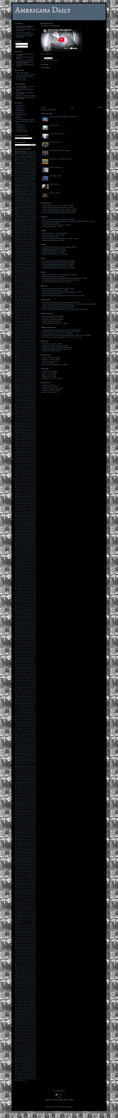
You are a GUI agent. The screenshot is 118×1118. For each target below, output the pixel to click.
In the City (17, 620)
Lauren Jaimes (27, 716)
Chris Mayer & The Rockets (20, 471)
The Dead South (30, 184)
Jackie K (25, 274)
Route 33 (28, 883)
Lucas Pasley (17, 740)
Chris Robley (21, 200)
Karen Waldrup (33, 687)
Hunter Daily (30, 616)
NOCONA (34, 179)
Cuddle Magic (17, 494)
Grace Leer (20, 268)
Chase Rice (20, 462)
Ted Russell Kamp (23, 154)
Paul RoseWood (33, 830)
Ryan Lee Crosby (24, 182)
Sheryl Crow (27, 224)
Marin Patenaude (27, 756)
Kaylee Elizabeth (21, 697)
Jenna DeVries (30, 645)
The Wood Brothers (25, 346)
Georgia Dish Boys (21, 267)
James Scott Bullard (23, 633)
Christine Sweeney (24, 252)
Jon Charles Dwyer (29, 671)
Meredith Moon (26, 775)
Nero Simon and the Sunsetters (26, 805)
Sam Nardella (31, 893)
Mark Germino (17, 759)
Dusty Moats (33, 203)
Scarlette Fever (21, 224)
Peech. (30, 832)
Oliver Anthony (17, 817)
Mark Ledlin (28, 759)
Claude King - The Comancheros (49, 357)
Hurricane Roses (28, 273)
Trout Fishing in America (27, 349)
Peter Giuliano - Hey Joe (47, 371)
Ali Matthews (28, 369)
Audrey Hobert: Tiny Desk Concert (49, 318)
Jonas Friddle (29, 674)
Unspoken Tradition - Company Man (56, 133)
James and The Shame (32, 633)
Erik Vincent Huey (30, 204)
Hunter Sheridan (20, 617)
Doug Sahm (31, 530)
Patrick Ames (17, 826)
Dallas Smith (27, 496)
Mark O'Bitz (22, 760)
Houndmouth (30, 614)
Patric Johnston (26, 824)
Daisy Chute (31, 200)
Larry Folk (17, 712)
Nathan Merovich (33, 801)
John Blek (34, 281)
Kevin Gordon (29, 214)
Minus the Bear (29, 788)
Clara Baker (21, 480)
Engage (24, 548)
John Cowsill (22, 665)
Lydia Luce (29, 744)
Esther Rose (25, 551)
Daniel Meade (23, 500)
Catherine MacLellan (31, 165)
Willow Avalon (31, 354)
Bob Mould (23, 426)
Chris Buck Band (32, 465)
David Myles (33, 201)
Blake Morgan (18, 194)
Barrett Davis (23, 408)
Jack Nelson (29, 624)
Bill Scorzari (33, 192)
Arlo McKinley (29, 397)
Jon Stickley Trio (26, 673)
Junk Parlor (20, 684)
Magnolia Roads (27, 296)
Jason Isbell (23, 210)
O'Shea (23, 814)
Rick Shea (31, 859)
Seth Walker (23, 324)
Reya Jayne (27, 853)
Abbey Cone (30, 359)
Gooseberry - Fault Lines (47, 387)
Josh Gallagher (22, 680)
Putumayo (25, 842)
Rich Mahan (21, 856)
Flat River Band (22, 206)
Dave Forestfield (24, 506)
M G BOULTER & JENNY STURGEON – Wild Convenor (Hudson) (56, 247)
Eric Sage (19, 550)
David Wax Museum (21, 515)
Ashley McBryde (21, 400)
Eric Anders (28, 548)
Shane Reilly (17, 913)
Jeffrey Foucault (18, 643)
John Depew (31, 665)
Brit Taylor (19, 436)
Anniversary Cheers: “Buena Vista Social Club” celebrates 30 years (56, 219)
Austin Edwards (33, 401)
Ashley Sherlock (33, 400)
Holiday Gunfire (22, 273)
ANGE (21, 357)
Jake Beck (16, 629)
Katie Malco (31, 286)
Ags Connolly (24, 365)
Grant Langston (17, 589)
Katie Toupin (19, 287)
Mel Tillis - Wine (45, 363)
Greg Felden (17, 270)
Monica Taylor (17, 792)
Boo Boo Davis (28, 429)
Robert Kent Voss (26, 868)
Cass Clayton (26, 454)
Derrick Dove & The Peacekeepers (21, 524)
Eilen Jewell (17, 163)
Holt (32, 613)
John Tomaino (24, 670)
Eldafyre (20, 540)
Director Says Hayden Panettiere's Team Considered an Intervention (56, 268)
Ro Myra (31, 862)
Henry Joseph (27, 610)
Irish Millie (33, 273)
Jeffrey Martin (29, 210)
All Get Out (31, 372)
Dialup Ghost (17, 525)
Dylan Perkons (21, 535)
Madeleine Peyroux (28, 217)
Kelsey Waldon (26, 699)
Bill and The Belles (25, 417)
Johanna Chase (29, 281)
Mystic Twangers (24, 798)
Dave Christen (22, 153)
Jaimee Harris (28, 627)
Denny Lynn (33, 522)
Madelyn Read (33, 747)
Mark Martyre (33, 759)
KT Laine (26, 686)
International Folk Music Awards (25, 620)
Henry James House (21, 610)
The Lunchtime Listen (20, 126)
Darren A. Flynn (18, 505)
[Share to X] (48, 58)
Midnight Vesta (20, 783)
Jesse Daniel (26, 652)
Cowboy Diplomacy (32, 489)
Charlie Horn (25, 458)
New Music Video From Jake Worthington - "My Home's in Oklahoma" (57, 209)
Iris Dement (23, 208)
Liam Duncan (21, 724)
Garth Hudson (31, 572)
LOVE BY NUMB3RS (29, 709)
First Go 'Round (23, 562)
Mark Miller (17, 760)
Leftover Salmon (24, 292)
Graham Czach (26, 588)
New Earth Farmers (24, 308)
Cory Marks (26, 200)
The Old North (23, 229)
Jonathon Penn (21, 677)
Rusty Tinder (28, 886)
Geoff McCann (17, 578)
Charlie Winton (27, 459)
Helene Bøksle (23, 608)
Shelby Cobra (28, 915)
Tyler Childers (22, 162)
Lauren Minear (33, 716)
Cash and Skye (31, 245)
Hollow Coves (25, 178)
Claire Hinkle (30, 478)
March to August (18, 297)
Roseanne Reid (17, 880)
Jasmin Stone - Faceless (47, 392)
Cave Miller (20, 455)
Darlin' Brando (33, 503)
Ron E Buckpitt (21, 874)
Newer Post (43, 107)
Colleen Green (33, 254)
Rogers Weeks (31, 872)
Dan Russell (31, 257)
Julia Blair (25, 284)
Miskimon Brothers (26, 789)
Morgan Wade (26, 220)
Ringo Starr (24, 861)
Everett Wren (17, 556)
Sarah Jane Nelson (27, 899)
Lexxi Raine (22, 722)
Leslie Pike (34, 721)
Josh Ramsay (33, 680)
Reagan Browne (25, 849)
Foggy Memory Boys (19, 565)
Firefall (16, 264)
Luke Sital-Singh (30, 741)
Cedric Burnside (30, 455)
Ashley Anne (22, 238)
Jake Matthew (29, 629)
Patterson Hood (30, 826)
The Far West (29, 338)
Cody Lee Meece (29, 481)
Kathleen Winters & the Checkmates (22, 693)
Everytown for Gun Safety (24, 556)
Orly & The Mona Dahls (31, 818)
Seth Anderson (31, 322)
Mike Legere (17, 303)
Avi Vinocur (24, 404)
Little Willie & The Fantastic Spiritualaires (25, 731)
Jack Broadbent (23, 624)
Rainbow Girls (27, 316)
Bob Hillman (17, 426)
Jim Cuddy (17, 656)
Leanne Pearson (28, 719)
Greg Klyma (22, 270)
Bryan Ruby (31, 242)
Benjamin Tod (17, 414)
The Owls (22, 343)
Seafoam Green (32, 156)
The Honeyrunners (24, 227)
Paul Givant (25, 827)
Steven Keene (30, 163)
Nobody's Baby (23, 811)
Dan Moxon (21, 201)
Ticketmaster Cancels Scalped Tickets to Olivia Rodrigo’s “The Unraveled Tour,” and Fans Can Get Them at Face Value (66, 304)
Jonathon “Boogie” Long (28, 677)
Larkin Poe (34, 710)
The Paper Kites (30, 229)
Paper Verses (17, 824)
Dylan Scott (27, 535)
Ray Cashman (33, 848)
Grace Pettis (28, 586)
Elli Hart (23, 543)
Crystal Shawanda (32, 493)
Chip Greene (31, 464)
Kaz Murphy (27, 697)
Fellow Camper (28, 560)
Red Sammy (27, 852)
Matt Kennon (24, 300)
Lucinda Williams (21, 156)
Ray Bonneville (27, 848)
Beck (32, 410)
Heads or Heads (25, 605)
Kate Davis (21, 690)
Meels (21, 773)
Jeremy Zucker (28, 649)
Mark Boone (28, 757)
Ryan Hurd (27, 887)
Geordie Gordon (28, 578)
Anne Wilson (26, 392)
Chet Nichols (20, 249)
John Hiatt (19, 667)
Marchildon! (29, 754)
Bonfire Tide (28, 427)
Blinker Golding (32, 422)
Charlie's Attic (20, 461)
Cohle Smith (21, 483)
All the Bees (20, 189)
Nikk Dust (27, 808)
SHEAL (30, 890)
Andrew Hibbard (24, 386)
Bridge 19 (31, 435)
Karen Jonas (24, 687)
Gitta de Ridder (33, 582)
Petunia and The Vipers (23, 314)
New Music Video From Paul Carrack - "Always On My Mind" (55, 205)
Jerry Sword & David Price (20, 651)
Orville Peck (17, 820)
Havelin (27, 604)
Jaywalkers (31, 639)
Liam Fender (26, 724)
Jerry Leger (27, 211)
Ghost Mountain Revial (31, 581)
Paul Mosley (31, 829)
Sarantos (32, 902)
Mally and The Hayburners (31, 751)
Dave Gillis (29, 506)
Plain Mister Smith (26, 837)
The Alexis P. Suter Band (27, 334)
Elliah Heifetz (28, 543)
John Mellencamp (32, 178)
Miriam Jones (20, 789)
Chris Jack (27, 468)
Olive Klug (34, 816)
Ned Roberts (22, 804)
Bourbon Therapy (21, 241)
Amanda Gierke (29, 375)
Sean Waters (17, 909)
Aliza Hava (27, 372)
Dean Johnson (31, 516)
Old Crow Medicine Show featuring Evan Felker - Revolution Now (24, 27)
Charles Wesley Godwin (23, 246)
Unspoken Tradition (31, 186)
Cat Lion (16, 455)
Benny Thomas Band (30, 414)
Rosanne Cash (21, 878)
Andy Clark (28, 388)
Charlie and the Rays (29, 248)
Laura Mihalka (23, 715)
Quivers (34, 842)
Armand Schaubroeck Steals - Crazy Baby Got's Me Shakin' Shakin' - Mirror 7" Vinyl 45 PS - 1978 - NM (64, 335)
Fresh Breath (22, 265)
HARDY (29, 595)
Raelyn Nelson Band (19, 316)
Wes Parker (27, 353)
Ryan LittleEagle (33, 887)
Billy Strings (28, 162)
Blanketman (22, 422)
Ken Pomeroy (31, 699)
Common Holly (23, 255)
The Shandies (23, 186)
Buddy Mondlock (18, 440)
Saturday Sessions (32, 903)
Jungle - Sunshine (45, 385)
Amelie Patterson (33, 376)
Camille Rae (33, 448)
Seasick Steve (26, 322)
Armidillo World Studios (22, 398)
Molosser (27, 156)
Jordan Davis (29, 678)
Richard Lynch (17, 858)
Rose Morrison (33, 878)
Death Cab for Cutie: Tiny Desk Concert (50, 319)
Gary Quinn (24, 573)
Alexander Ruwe (20, 369)
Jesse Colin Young (27, 279)
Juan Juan (21, 681)
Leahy (25, 719)
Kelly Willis (21, 699)
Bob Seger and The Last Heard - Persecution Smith (52, 345)
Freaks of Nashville (32, 566)
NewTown (21, 807)
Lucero (21, 740)
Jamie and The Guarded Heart (20, 635)
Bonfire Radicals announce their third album (51, 249)
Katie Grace (24, 179)
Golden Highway (20, 585)
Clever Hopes (30, 480)
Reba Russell (30, 849)
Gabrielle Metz (33, 569)
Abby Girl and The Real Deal (25, 360)
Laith (19, 710)
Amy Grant (27, 381)
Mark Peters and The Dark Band (30, 760)
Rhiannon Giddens (18, 855)
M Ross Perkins (23, 163)
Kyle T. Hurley (26, 290)
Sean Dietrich (29, 907)
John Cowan (17, 665)
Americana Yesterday (20, 105)
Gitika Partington (28, 267)
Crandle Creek (23, 492)
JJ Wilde (21, 274)
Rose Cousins (27, 878)
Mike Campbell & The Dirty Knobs (24, 302)
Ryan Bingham (17, 321)
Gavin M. (18, 575)
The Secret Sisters (32, 343)
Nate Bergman (21, 799)
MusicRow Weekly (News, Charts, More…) (51, 276)
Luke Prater (25, 741)
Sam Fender (26, 893)
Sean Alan (28, 906)
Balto (26, 238)
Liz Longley (21, 734)
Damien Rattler (33, 496)
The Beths (20, 335)
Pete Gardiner (30, 312)
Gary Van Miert (24, 207)
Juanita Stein (31, 681)
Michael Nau (20, 781)
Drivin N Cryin (20, 532)
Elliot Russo (17, 544)
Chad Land (22, 457)
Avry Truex (29, 404)
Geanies (28, 575)
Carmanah (19, 245)
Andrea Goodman (24, 384)
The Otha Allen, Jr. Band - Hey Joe (49, 378)
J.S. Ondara (17, 274)
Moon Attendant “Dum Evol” (48, 223)
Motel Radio (21, 794)
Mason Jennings (23, 766)
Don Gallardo (30, 528)
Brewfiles (19, 435)
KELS (24, 686)
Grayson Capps (28, 589)
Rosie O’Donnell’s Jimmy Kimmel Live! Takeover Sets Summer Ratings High (58, 302)
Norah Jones (26, 813)
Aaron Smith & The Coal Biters (21, 359)
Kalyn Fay (19, 687)
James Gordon (25, 276)
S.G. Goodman (17, 890)
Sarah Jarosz (30, 182)
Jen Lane (16, 279)
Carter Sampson (31, 452)
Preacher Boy (20, 840)
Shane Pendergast (32, 912)
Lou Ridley (19, 738)
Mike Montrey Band (32, 786)
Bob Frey (34, 424)
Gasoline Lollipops (29, 573)
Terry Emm (29, 332)
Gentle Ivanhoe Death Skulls (20, 576)
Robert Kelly (20, 868)
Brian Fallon (19, 195)
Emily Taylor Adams (29, 547)
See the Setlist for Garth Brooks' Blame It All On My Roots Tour (55, 261)
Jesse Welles (29, 153)
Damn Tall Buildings (26, 497)
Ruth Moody (33, 886)
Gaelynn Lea (17, 570)
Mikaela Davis (25, 783)
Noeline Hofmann (29, 811)
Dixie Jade (31, 527)
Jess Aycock (27, 651)
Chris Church (22, 467)
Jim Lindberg (22, 656)
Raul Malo (22, 848)
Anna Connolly (24, 391)
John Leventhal (33, 667)
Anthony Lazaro (18, 395)
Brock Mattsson (33, 436)
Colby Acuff (29, 176)
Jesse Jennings (31, 652)
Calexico (18, 446)
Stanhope (31, 328)
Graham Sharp (29, 268)
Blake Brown (23, 239)
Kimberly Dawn (33, 702)
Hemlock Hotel (29, 608)
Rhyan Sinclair (24, 855)
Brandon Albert (30, 432)
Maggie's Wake (21, 296)
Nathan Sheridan (18, 802)
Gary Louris (19, 573)
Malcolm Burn (22, 751)
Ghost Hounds (23, 581)
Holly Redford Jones (22, 613)
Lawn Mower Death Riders (26, 718)
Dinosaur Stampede (22, 527)
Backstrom (24, 405)
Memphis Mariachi (18, 775)
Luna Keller (33, 743)
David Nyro (20, 513)
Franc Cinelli (19, 566)
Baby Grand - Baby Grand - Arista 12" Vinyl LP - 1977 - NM (55, 333)
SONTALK (34, 890)
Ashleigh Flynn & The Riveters (24, 191)
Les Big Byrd (28, 721)
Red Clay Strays (33, 851)
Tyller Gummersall (18, 157)
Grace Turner (24, 268)
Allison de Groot (30, 373)
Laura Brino (31, 713)
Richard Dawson (33, 856)
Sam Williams (26, 321)
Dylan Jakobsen (30, 534)
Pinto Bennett (30, 314)
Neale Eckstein (17, 804)
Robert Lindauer (33, 868)
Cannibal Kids (23, 449)
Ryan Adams (23, 887)
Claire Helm (24, 478)
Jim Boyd (34, 655)
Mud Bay (16, 795)
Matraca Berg (28, 766)
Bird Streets (33, 419)
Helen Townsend (18, 608)
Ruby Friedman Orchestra (19, 884)
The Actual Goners (18, 334)
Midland (30, 782)
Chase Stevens (24, 462)
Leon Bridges (17, 721)
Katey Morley (26, 286)
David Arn (31, 258)
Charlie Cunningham (32, 246)
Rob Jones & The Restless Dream (21, 864)
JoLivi (33, 659)
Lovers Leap (24, 738)
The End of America (22, 338)
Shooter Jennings (26, 327)
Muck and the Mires (32, 794)
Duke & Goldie (18, 261)
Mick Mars (17, 782)
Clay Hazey (25, 480)
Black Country (17, 420)
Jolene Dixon (19, 671)
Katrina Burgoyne (25, 287)
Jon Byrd (23, 671)
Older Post (100, 107)
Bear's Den (26, 175)
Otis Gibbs (31, 222)
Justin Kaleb (17, 213)
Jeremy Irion (23, 649)
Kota (35, 705)
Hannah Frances (27, 600)
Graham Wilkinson (32, 588)
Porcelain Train (28, 839)
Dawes (16, 516)
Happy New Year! (21, 601)
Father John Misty (30, 559)
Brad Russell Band (32, 430)
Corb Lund (20, 486)
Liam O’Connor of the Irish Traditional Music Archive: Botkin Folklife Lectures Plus (59, 292)
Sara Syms (32, 897)
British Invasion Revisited (21, 114)
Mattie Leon (21, 770)
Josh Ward (17, 681)
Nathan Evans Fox (29, 305)
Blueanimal (23, 424)
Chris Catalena (17, 467)
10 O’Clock (18, 78)
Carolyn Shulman (25, 245)
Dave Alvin (19, 506)
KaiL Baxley (31, 686)
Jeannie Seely (19, 640)
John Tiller (19, 670)
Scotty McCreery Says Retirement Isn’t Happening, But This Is (55, 266)
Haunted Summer (32, 270)
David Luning (27, 201)
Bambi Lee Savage (28, 407)
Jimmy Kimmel (30, 658)
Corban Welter (25, 486)
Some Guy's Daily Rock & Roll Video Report (25, 119)
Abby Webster (17, 362)
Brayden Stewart (25, 433)
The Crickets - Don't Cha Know (48, 350)
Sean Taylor (21, 322)
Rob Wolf (27, 318)
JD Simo (24, 623)
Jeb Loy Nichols (25, 640)
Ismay (27, 208)
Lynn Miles (33, 744)
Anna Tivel (29, 391)
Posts (18, 43)
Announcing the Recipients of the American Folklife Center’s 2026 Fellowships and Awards (61, 295)
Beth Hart (20, 416)
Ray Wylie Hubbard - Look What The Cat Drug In (59, 150)
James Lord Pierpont (29, 632)
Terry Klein (34, 332)
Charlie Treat (22, 248)
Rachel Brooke (20, 845)
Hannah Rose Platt (19, 159)
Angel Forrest (33, 388)
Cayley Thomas (32, 197)
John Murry (25, 283)
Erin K (32, 550)
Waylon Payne (22, 353)
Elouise (21, 544)
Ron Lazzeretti (27, 874)
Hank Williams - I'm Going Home (23, 95)
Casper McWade (21, 454)
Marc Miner (31, 753)
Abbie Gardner (20, 233)
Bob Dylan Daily (19, 112)
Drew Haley (31, 531)
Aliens (16, 370)
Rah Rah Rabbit (25, 846)
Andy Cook (21, 236)
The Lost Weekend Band (24, 341)
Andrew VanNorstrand (22, 388)
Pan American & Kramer (26, 823)
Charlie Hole (17, 248)
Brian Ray (23, 435)
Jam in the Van (33, 630)
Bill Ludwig (19, 417)
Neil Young (20, 306)
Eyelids (30, 556)
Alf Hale (24, 369)
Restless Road (21, 853)
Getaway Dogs (33, 579)
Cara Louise (33, 195)
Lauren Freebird (21, 716)
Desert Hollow (29, 524)
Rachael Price (19, 843)
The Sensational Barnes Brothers (21, 344)
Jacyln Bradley (17, 627)
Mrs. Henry (26, 794)
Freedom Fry (33, 206)
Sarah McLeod (20, 900)
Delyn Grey (17, 522)
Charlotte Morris (23, 198)
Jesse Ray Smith (18, 280)
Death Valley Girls (29, 518)
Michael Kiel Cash (32, 778)
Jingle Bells (25, 659)
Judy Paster (20, 683)
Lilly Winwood (30, 725)
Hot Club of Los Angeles (23, 614)
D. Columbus (20, 257)
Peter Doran (31, 833)
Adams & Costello (32, 233)
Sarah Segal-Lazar (32, 321)
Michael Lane (30, 779)
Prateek (19, 315)
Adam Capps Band (29, 362)
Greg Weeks (22, 592)
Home (72, 107)
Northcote (30, 813)
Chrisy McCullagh (21, 477)
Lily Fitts (17, 216)
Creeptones (17, 493)
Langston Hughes (23, 710)
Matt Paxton (28, 767)
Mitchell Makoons (27, 303)
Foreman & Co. (26, 565)
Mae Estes (16, 296)
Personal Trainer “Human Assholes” (49, 226)
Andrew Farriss (33, 385)
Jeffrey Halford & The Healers (27, 643)
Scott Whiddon (20, 906)
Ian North (34, 207)
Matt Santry (33, 767)
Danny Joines (21, 502)
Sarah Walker (21, 902)
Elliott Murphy (24, 261)
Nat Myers (24, 305)
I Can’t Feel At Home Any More (23, 74)
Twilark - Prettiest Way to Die (22, 34)
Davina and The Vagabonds (31, 515)
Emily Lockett (17, 547)
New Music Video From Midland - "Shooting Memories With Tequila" (56, 211)
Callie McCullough (29, 243)
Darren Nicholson (26, 258)
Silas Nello (25, 916)
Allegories (19, 373)
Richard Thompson (23, 858)
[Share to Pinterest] (52, 58)
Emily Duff (17, 166)
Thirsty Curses (31, 346)
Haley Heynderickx (29, 597)
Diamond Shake (23, 525)
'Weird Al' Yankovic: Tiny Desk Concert (50, 316)
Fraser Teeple (17, 265)
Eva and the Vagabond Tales (31, 262)
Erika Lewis (28, 550)
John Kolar (28, 667)
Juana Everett (25, 681)
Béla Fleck (28, 442)
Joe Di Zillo (24, 661)
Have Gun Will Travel (22, 604)
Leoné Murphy (23, 721)
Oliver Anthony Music (24, 311)
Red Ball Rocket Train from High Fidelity (24, 57)
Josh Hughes (28, 680)
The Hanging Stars (30, 340)
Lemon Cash (19, 293)
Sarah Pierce (26, 900)
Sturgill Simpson (21, 331)
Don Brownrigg (25, 528)
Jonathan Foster (29, 675)
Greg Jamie (17, 592)
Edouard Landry (24, 538)
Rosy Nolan (25, 883)
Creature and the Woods (31, 492)
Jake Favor (25, 629)
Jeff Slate (29, 277)
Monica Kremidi (33, 791)
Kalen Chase (33, 284)
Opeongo (22, 818)
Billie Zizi (31, 417)
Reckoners (16, 318)
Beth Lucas (28, 416)
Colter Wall (31, 483)
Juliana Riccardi (26, 683)
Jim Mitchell (27, 656)
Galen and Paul (20, 572)
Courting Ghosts (25, 489)
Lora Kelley (19, 737)
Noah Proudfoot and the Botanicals (29, 810)
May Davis (20, 772)
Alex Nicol (30, 188)
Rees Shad (17, 853)
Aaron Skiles (20, 175)
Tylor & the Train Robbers (24, 350)
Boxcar (27, 430)
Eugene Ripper (26, 553)
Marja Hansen (23, 757)
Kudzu (34, 214)
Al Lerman (30, 365)
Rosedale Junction (24, 880)
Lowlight (34, 738)
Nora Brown (17, 311)
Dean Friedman (25, 516)
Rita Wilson (33, 861)
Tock (35, 229)
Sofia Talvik (19, 328)
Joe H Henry (20, 281)
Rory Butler (28, 877)
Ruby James (31, 884)
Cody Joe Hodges (21, 481)
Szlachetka (19, 332)
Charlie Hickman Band (19, 458)
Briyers (28, 436)
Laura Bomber (26, 713)
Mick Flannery (33, 781)
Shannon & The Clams (24, 913)
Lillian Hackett (24, 725)
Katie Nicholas (25, 696)
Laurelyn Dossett (29, 715)
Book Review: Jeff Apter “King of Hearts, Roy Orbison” (53, 224)
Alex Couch (31, 366)
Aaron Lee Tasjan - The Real (55, 175)
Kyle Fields (21, 708)
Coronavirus (20, 487)
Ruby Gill (27, 884)
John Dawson (33, 211)
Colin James (26, 483)
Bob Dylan (31, 175)
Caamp (32, 445)
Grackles (21, 588)
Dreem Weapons (21, 531)
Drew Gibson (26, 531)
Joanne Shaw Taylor (30, 280)
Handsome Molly (19, 72)
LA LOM (18, 709)
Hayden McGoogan (18, 271)
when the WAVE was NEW (22, 131)
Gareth (27, 265)
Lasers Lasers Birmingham (28, 712)
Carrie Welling (25, 452)
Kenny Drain (27, 700)
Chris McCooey (30, 471)
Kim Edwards (27, 702)
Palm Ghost (19, 823)
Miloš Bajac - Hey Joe (46, 376)
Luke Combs (19, 741)
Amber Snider (26, 376)
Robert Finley (19, 867)
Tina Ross (34, 347)
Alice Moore (33, 369)
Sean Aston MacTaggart (22, 907)
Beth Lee (23, 416)
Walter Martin (25, 230)
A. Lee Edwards (32, 356)
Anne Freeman (20, 392)
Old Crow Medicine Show (23, 172)
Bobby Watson (22, 427)
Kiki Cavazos (22, 702)
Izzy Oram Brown (30, 621)
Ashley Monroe (26, 400)
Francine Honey (33, 264)
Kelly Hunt (17, 699)
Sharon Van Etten (18, 915)
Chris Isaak (23, 468)
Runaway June (28, 319)
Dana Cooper (29, 499)
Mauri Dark (26, 770)
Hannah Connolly (21, 600)
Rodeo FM (21, 872)
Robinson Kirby (30, 871)
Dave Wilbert (17, 509)
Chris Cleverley (28, 467)
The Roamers (26, 343)
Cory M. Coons (29, 255)
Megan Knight (25, 773)
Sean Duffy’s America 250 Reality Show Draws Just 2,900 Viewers (56, 306)
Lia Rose (29, 179)
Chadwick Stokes (27, 457)
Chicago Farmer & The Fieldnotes (23, 464)
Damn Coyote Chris (18, 497)
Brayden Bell (19, 433)
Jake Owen (34, 629)
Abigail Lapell (26, 233)
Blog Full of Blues (20, 110)
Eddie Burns (33, 537)
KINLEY (29, 284)
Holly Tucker (29, 613)
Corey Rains (30, 486)
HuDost (20, 616)
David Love (25, 512)
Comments (19, 46)
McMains (34, 772)
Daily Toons (18, 116)
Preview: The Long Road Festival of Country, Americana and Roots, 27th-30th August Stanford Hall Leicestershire (65, 221)
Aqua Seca (28, 395)
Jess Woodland (20, 652)
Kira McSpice (17, 705)
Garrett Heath (17, 207)
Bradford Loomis (18, 432)
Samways (25, 897)
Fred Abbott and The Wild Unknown (21, 567)
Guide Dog (20, 595)
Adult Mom (19, 365)
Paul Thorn (25, 312)
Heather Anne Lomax (26, 271)
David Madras (30, 512)
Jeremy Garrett (17, 649)
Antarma (28, 394)
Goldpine (25, 585)
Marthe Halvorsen (23, 763)
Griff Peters (20, 594)
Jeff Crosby (25, 277)
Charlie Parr (17, 198)
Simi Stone (18, 918)
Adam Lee (27, 363)
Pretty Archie (23, 315)
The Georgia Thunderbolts (28, 226)
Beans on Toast (27, 192)
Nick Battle (26, 807)
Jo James (29, 659)
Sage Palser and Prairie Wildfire (20, 891)
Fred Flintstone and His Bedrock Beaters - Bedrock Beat (53, 349)
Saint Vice (32, 891)
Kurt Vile (16, 708)
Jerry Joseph (33, 649)
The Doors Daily (19, 124)
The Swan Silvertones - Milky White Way (24, 89)
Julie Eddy (31, 683)
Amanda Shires (26, 157)
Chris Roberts (31, 473)
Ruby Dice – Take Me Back (47, 236)
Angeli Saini (28, 389)
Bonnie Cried (17, 429)
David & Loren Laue (24, 509)
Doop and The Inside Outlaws (23, 530)
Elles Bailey (20, 543)
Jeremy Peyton (21, 279)
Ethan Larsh (21, 553)
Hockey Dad (31, 611)
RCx (16, 843)
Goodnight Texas (29, 166)
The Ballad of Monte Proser (22, 76)
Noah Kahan (19, 810)
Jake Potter (17, 630)
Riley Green (20, 861)
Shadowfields (24, 910)
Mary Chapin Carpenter (28, 764)
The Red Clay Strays (21, 165)
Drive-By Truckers (26, 203)
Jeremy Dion (33, 648)
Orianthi (25, 818)
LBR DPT (22, 709)
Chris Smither (33, 251)
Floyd (28, 206)
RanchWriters (17, 848)
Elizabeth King (25, 541)
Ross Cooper (31, 881)
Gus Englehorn (25, 595)
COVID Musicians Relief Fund (24, 445)
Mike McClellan (24, 786)
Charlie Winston (21, 459)
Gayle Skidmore (24, 575)
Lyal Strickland (23, 744)
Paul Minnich (25, 829)
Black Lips (22, 420)
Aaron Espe (27, 357)
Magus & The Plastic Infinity (30, 750)
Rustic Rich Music (21, 886)
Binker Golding (28, 419)
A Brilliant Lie (26, 356)
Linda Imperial (17, 728)
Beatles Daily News (20, 109)
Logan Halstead (30, 734)
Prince (16, 842)
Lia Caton (32, 722)
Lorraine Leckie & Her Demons (28, 737)
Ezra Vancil (20, 557)
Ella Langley (31, 541)
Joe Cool (20, 661)
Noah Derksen (28, 309)
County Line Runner (32, 487)
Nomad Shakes (20, 813)
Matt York (23, 769)
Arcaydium (17, 397)
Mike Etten (34, 302)
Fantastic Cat (17, 559)
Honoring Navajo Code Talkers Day (49, 293)
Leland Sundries (23, 171)
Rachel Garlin (26, 845)
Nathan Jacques (26, 801)
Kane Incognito (17, 286)
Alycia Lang (29, 235)
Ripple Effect (29, 861)
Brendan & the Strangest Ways (30, 241)
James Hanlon (17, 632)
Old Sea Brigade (28, 816)
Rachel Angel (33, 315)
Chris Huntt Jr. (17, 468)
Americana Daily (43, 10)
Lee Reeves (34, 719)
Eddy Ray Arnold (18, 538)
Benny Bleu (23, 414)
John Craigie (27, 665)
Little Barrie (19, 729)
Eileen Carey (33, 538)
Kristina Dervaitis (28, 706)
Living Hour (25, 732)
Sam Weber (25, 896)
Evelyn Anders (19, 554)
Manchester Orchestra (25, 753)
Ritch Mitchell (17, 862)
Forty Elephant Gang (26, 264)
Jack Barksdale (33, 623)
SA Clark (22, 890)
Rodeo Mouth (18, 319)
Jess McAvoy (31, 651)
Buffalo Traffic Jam (26, 195)
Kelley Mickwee (33, 697)
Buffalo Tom (24, 440)
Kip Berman (28, 703)
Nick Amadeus (31, 308)
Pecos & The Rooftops (24, 832)
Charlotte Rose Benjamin (28, 461)
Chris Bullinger (30, 249)
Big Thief (18, 239)
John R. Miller (30, 283)
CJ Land (24, 443)
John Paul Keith (29, 668)
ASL (24, 357)
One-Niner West (17, 818)
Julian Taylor (33, 159)
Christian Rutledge (21, 474)
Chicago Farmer (30, 198)
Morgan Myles (30, 792)
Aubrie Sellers (22, 401)
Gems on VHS (33, 575)
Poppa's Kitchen (22, 839)
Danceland (34, 499)
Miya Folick (27, 791)
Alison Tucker (22, 372)
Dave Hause (34, 506)
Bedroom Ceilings (18, 411)
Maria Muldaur (20, 756)
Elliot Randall (33, 543)
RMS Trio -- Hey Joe (46, 375)
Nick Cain (31, 807)
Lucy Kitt (24, 740)
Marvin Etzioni (22, 299)
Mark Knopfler (23, 759)
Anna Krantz (31, 236)
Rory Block (24, 319)
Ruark (35, 883)
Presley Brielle (26, 840)
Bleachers (27, 422)
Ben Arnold (21, 413)
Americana (22, 381)
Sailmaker (28, 891)
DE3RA (21, 496)
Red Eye (16, 852)
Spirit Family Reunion (26, 328)
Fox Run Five (31, 565)
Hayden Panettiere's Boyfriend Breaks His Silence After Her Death (55, 262)
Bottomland (24, 430)
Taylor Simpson (24, 332)
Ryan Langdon (18, 182)
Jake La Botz (20, 276)
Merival (31, 775)
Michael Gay (20, 778)
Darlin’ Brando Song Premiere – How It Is (51, 235)
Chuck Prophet (33, 477)
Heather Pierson (21, 607)
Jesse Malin (33, 279)
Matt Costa (34, 766)
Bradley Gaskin (24, 432)
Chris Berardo (26, 465)
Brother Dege (19, 439)
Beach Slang (22, 410)
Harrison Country (21, 602)
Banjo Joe (34, 407)
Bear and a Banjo (27, 410)
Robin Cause (25, 871)
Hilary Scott (23, 611)
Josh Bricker (17, 680)
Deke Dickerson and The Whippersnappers (26, 519)
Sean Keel (34, 907)
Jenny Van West (21, 648)
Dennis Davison (22, 522)
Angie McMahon (18, 391)
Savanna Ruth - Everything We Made (49, 388)
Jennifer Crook (20, 646)
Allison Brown (23, 373)
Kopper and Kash (31, 705)
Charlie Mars (30, 458)
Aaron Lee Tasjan (33, 357)
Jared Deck (32, 635)
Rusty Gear (34, 319)
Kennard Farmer (22, 700)
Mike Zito (24, 788)
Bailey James (17, 407)
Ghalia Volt (29, 207)
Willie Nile (20, 354)
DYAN (24, 496)
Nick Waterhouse (22, 808)
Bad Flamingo (29, 405)
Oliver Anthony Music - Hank (55, 142)
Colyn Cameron (17, 255)
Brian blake (27, 435)
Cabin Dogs (24, 243)
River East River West (25, 862)
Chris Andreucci (21, 465)
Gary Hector (31, 265)
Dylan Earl (20, 534)
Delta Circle (26, 521)
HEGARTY (17, 597)
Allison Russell (23, 235)
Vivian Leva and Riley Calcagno (29, 351)
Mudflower (21, 795)
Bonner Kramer (33, 427)
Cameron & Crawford (28, 446)
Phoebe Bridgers (30, 836)
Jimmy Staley (20, 659)
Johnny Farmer (30, 670)
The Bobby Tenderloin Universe (28, 335)
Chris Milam (21, 473)
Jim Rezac (32, 656)
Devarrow (34, 524)
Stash (35, 328)
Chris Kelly (27, 470)
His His (26, 611)
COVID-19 (19, 243)
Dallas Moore (25, 257)
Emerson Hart (25, 544)
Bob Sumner (28, 426)
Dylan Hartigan (24, 534)
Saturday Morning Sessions (23, 903)
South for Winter (22, 184)
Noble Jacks (17, 811)
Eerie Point (29, 538)
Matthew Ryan (30, 300)
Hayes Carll (20, 605)
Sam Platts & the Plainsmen (28, 894)
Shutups (21, 916)
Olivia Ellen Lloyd (25, 222)
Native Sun (30, 802)
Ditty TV (27, 527)
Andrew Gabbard (18, 386)
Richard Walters (30, 858)
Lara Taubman (29, 710)
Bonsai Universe (23, 429)
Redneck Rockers (33, 852)
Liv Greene (21, 732)
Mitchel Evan (22, 791)
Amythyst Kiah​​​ (21, 382)
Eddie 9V (23, 537)
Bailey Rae (22, 407)
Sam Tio (22, 321)
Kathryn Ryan (24, 694)
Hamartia (19, 598)
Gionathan (28, 582)
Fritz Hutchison (31, 567)
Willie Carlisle (24, 188)
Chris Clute (34, 467)
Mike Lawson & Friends (31, 785)
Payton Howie (17, 832)
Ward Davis (17, 353)
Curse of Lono (23, 494)
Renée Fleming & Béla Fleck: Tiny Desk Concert (52, 323)
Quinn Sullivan (30, 842)
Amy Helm (31, 381)
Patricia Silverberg (32, 824)
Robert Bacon (22, 865)
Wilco (29, 230)
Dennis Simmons (28, 522)
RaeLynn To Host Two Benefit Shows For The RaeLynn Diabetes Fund (56, 274)
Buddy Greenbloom (32, 439)
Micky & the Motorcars (24, 782)
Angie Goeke (33, 389)
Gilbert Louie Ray (18, 582)
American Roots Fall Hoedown (26, 378)
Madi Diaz (17, 748)
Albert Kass (20, 366)
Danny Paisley (33, 502)
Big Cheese (32, 416)
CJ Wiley (28, 443)
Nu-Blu (20, 814)
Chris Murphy (27, 251)
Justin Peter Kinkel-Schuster (27, 213)
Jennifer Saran (25, 646)
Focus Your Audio (32, 563)
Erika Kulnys (23, 550)
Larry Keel (21, 712)
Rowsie (32, 883)
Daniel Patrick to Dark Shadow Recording (25, 64)
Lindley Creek (27, 728)
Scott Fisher (17, 322)
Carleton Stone (29, 451)
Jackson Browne (31, 274)
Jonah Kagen (24, 674)
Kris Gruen (17, 706)
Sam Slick (20, 896)
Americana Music (55, 60)
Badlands (34, 405)
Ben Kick (25, 413)
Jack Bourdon (17, 624)
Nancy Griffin (30, 798)
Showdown (31, 327)
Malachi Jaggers (33, 296)
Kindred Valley (17, 703)
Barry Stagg (29, 408)
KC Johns (20, 686)
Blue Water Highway (29, 239)
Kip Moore (20, 289)
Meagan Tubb (17, 773)
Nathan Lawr (33, 220)
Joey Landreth (33, 664)
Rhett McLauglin (32, 853)
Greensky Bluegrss (21, 591)
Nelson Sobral (17, 308)
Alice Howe (17, 235)
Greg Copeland (33, 591)
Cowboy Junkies (18, 490)
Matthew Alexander (28, 769)
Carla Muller (19, 451)
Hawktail (31, 604)
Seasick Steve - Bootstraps (54, 192)
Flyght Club (27, 563)
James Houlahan (23, 632)
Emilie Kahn (30, 544)
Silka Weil (29, 916)
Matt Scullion (17, 769)
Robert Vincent (19, 871)
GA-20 (23, 569)
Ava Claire (20, 404)
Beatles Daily (19, 107)
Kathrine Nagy (33, 693)
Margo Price (30, 154)
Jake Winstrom (27, 630)
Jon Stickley (20, 673)
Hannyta (31, 600)
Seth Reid (19, 324)
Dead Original (20, 516)
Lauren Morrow (18, 718)
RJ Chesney (28, 315)
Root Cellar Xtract (22, 877)
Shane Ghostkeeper (29, 324)
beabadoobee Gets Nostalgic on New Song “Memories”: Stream (55, 307)
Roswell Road (19, 883)
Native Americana (24, 802)
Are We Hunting (22, 397)
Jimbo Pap (20, 658)
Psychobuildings (20, 842)
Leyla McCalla (27, 722)
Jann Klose (28, 635)
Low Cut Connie (29, 738)
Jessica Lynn (26, 159)
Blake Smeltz (24, 194)
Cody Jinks (33, 162)
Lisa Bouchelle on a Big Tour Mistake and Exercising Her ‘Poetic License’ (57, 238)
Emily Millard (22, 547)
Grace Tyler (33, 586)
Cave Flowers (26, 197)
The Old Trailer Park (20, 128)
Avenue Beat (33, 191)
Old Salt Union (22, 816)
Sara (28, 897)
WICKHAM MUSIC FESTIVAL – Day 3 (51, 252)
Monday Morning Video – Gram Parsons (50, 240)
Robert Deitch (28, 865)
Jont (25, 678)
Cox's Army (23, 490)
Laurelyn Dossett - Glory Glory (48, 390)
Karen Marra (28, 687)
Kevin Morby (31, 287)
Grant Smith (23, 589)
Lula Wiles (29, 743)
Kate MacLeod (18, 179)
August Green (27, 401)
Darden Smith (27, 503)
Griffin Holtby (25, 594)
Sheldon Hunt (17, 916)
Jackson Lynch (17, 626)
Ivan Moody (24, 621)
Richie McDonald (26, 859)
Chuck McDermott (32, 252)
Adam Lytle (31, 363)
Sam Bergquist (20, 893)
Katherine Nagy (26, 691)
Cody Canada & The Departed (25, 254)
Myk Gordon (17, 798)
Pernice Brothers (21, 833)
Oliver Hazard (30, 311)
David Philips (24, 513)
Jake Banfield (33, 627)
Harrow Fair (27, 602)
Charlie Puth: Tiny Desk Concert (49, 321)
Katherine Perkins (32, 691)
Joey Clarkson (27, 664)
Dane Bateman (17, 500)
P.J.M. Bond (26, 821)
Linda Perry (22, 728)
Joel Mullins (32, 662)
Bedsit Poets (25, 411)
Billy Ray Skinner (21, 419)
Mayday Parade (29, 772)
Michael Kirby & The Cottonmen (21, 779)
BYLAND (19, 405)
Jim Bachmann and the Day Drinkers (25, 655)
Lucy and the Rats (29, 740)
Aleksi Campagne (25, 366)
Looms (26, 216)
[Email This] (45, 58)
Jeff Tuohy (34, 642)
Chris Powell (26, 473)
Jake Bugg (20, 629)
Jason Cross (29, 636)
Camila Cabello (28, 448)
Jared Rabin (19, 636)
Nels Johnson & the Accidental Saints (29, 306)
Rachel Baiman (24, 843)
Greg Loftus (27, 270)
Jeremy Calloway (27, 648)
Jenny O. (29, 646)
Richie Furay (20, 859)
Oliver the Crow (28, 817)
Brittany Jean (23, 436)
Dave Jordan (22, 508)
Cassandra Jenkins (32, 454)
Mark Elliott (33, 757)
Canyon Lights (29, 449)
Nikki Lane (24, 309)
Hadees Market (22, 597)
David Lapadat (20, 512)
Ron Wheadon (33, 874)
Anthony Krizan (33, 394)
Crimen (20, 493)
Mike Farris (19, 785)
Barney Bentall (29, 238)
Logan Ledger (33, 293)
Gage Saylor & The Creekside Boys (27, 570)
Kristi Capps (22, 706)
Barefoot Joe (17, 408)
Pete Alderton (26, 833)
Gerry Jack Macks (26, 579)
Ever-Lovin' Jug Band (32, 554)
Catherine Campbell (19, 197)
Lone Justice (31, 735)
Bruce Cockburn (26, 242)
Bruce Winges (25, 439)
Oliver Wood (23, 817)
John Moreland (23, 668)
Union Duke (20, 351)
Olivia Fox (34, 817)
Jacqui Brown (33, 626)
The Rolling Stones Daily (21, 129)
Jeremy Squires (21, 211)
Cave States (25, 455)
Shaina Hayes (29, 910)
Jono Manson (21, 678)
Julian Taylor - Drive (20, 32)
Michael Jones (25, 778)
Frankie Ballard (25, 566)
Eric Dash (32, 548)
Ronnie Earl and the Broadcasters (25, 875)
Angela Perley (22, 389)
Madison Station (22, 748)
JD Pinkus (20, 623)
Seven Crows (22, 909)
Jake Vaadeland (21, 630)
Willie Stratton (25, 354)
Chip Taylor (25, 249)
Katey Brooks (20, 691)
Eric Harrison (23, 166)
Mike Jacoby (24, 785)
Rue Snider (27, 223)
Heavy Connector (19, 117)
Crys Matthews (25, 493)
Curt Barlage (28, 494)
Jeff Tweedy (34, 277)
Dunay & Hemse (26, 532)
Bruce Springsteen (22, 176)
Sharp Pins (23, 915)
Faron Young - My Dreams (47, 361)
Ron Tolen (30, 152)
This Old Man (19, 80)
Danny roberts (17, 503)
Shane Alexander (21, 912)
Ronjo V (16, 875)
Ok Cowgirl (32, 814)
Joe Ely (24, 168)
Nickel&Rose (17, 222)
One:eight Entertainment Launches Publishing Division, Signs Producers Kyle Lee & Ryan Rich (61, 278)
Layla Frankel (20, 719)
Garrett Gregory (26, 572)
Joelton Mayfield (21, 664)
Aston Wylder (17, 401)
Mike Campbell (31, 783)
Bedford (34, 410)
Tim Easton (29, 347)
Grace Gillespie (18, 586)
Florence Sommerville (21, 563)
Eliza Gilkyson (18, 204)
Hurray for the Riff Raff (27, 617)
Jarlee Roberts (24, 636)
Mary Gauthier (27, 299)
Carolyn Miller (19, 452)
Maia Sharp (17, 751)
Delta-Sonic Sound (32, 521)
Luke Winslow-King (22, 743)
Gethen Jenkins (17, 581)
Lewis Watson (17, 722)
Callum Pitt (22, 446)
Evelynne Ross (25, 554)
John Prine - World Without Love (56, 167)
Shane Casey (26, 912)
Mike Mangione (18, 786)
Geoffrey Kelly (22, 578)
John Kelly (17, 283)
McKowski (21, 219)
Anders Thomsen (32, 382)
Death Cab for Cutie (22, 518)
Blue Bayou (24, 423)
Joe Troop (21, 662)
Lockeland (25, 734)
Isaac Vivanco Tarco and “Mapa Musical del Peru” (52, 290)
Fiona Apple (33, 560)
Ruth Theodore (17, 887)
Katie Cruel (30, 694)
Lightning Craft (19, 725)
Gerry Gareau (20, 579)
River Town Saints (22, 318)
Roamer (34, 862)
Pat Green (21, 824)
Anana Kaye (26, 382)
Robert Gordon (25, 867)
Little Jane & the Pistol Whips (27, 729)
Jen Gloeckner (25, 645)
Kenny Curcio (23, 214)
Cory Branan (25, 487)
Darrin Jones (28, 505)
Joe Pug (28, 661)
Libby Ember (31, 724)
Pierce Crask (19, 837)
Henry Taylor (32, 610)
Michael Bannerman (21, 776)
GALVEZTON (27, 569)
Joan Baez (24, 280)
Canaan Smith (17, 449)
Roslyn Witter (26, 881)
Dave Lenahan (33, 508)
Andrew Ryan (30, 386)
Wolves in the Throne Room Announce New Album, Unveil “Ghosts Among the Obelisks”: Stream (62, 309)
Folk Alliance (20, 264)
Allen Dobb (25, 189)
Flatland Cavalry (29, 562)
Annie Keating (33, 392)
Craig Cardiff (33, 490)
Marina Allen (33, 756)
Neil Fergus (27, 804)
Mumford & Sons (26, 795)
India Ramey (17, 208)
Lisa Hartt (28, 293)
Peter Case (31, 172)
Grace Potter (20, 168)
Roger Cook (25, 872)
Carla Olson (24, 451)
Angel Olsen (17, 389)
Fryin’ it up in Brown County (22, 60)
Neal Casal (34, 802)
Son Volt (32, 224)
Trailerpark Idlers (18, 349)
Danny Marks (27, 502)
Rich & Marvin (31, 855)
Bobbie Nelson (17, 427)
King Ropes (23, 703)
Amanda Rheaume (20, 376)
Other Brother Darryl (24, 820)
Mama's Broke (17, 753)
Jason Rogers (20, 277)
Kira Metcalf (25, 289)
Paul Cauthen (20, 827)
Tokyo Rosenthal (18, 230)
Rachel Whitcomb (32, 845)
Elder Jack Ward (25, 540)
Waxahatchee (17, 188)
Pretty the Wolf (33, 840)
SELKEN (26, 890)
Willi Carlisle (33, 230)
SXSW (16, 224)
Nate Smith (31, 799)
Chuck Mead (27, 477)
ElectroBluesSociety (32, 540)
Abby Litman (33, 360)
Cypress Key (17, 496)
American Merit (17, 378)
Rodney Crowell (30, 160)
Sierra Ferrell (30, 173)
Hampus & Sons (24, 598)
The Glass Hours (23, 340)
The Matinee (32, 341)
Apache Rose (23, 395)
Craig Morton (17, 492)
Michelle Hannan (26, 781)
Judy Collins (20, 284)
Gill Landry (24, 582)
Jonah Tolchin (26, 169)
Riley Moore (21, 223)
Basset (22, 192)
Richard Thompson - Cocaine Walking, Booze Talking (60, 159)
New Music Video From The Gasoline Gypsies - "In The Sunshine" (56, 212)
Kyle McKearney (21, 290)
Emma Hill (20, 178)
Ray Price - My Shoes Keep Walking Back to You (52, 364)
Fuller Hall (19, 569)
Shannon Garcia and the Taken (27, 325)
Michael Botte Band (29, 776)
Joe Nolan (24, 281)
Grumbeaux (30, 594)
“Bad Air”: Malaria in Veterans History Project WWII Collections (55, 288)
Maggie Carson (33, 748)
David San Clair (30, 513)
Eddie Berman (28, 537)
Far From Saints (23, 559)
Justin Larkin (31, 684)
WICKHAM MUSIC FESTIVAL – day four (51, 250)
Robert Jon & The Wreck (20, 160)
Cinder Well (17, 254)
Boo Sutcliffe (29, 194)
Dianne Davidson (29, 525)
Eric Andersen (20, 262)
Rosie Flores (30, 880)
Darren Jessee (23, 505)
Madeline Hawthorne (26, 747)
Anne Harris (30, 189)
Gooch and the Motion (31, 585)
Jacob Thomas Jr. (23, 626)
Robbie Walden (30, 864)
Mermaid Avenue (28, 219)
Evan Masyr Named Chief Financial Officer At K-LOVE (53, 281)
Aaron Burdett (30, 232)
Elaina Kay (17, 540)
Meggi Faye (31, 773)
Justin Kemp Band (25, 684)
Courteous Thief (18, 489)
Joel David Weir (26, 662)
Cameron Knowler (21, 448)
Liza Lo (29, 171)
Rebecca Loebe (32, 181)
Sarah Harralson (20, 899)
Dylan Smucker (33, 535)
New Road (34, 805)
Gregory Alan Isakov (28, 592)
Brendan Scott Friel (18, 242)
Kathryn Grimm (18, 694)
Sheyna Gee (20, 327)
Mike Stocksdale (18, 788)
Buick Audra (30, 440)
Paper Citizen (20, 312)
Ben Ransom (29, 413)
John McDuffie (17, 668)
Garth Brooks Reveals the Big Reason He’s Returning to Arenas (55, 264)
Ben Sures (34, 413)
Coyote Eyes (28, 490)
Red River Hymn (21, 852)
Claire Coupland (18, 478)
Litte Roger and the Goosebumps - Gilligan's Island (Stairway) (55, 347)
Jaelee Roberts (22, 627)
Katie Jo (20, 696)
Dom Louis (20, 528)
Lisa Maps (32, 728)
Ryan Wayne (24, 173)
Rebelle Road (33, 316)
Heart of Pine (30, 605)
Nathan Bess (21, 801)
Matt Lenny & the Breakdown (20, 767)
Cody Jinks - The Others (54, 184)
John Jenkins (23, 667)
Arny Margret (29, 398)
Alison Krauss (26, 370)
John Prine (29, 168)
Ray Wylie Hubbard (18, 849)
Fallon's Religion (32, 557)
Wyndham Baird (18, 232)
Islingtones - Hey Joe (46, 373)
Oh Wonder (27, 814)
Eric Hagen (23, 204)
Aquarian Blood (33, 395)
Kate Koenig (25, 690)
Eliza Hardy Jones (18, 541)
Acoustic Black (23, 362)
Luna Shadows (17, 744)
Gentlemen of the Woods (31, 576)
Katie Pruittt (31, 696)
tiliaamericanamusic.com (47, 53)
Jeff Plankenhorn (28, 642)
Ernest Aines (20, 551)
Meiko (34, 773)
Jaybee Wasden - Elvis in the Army (49, 343)
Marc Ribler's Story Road (21, 754)
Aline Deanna (20, 370)
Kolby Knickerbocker (23, 705)
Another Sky (24, 394)
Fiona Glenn (17, 562)
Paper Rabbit (33, 823)
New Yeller (17, 807)
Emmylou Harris (20, 548)
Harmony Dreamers (29, 601)
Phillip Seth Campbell (22, 836)
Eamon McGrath (18, 537)
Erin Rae (24, 262)
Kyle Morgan (25, 708)
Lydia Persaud (20, 217)
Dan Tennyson (23, 499)
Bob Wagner (33, 426)
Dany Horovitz (20, 258)
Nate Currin (26, 799)
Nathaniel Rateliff (18, 181)
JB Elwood (31, 208)
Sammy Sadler (20, 897)
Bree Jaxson (30, 433)
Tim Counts (25, 347)
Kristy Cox (34, 706)
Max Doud (30, 770)
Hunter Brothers (25, 616)
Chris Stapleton (18, 252)
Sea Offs (24, 906)
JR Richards (28, 623)
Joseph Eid (34, 678)
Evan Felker (31, 553)
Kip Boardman (33, 703)
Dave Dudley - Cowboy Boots (48, 359)
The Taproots (31, 344)
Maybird (24, 772)
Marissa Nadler (17, 757)
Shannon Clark (33, 913)
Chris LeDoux (33, 470)
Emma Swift (30, 261)
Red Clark (27, 851)
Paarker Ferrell (30, 821)
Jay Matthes (21, 639)
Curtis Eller (33, 494)
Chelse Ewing (30, 462)
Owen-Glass (21, 821)
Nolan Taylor (33, 309)
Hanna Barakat (30, 598)
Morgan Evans (24, 792)
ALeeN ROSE (17, 357)
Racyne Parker (18, 846)
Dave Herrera (17, 508)
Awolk (33, 404)
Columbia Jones (21, 484)
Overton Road (30, 820)
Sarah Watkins (27, 902)
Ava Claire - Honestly (53, 125)
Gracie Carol (17, 588)
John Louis (21, 283)
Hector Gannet (33, 607)
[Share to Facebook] (50, 58)
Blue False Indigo (30, 423)
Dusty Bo (31, 532)
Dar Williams (22, 503)
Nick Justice (19, 309)
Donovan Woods (18, 203)
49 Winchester (24, 232)
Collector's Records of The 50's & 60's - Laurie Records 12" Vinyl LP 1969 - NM (59, 330)
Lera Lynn (24, 293)
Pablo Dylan (25, 181)
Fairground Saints (26, 557)
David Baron (31, 509)
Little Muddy (21, 216)
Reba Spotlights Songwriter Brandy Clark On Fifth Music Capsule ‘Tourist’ (57, 280)
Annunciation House (18, 394)
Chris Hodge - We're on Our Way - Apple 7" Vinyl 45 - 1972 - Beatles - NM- (58, 331)
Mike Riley (22, 303)
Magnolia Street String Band (20, 750)
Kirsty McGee (30, 289)
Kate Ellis (22, 286)
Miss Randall (33, 789)
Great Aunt (34, 268)
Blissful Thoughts (18, 423)
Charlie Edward (33, 457)
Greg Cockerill (27, 591)
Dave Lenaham (27, 508)
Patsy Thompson (24, 826)
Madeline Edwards (18, 747)
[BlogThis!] (47, 58)
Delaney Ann (21, 521)
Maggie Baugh (27, 748)
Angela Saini (25, 236)
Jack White (34, 624)
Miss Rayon (17, 791)
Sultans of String (28, 331)
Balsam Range (18, 192)
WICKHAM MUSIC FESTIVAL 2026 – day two (52, 254)
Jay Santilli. (26, 639)
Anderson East (17, 384)
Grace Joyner (23, 586)
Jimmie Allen (24, 658)
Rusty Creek (33, 223)
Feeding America (22, 560)
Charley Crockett (32, 157)
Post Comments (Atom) (51, 109)
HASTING (34, 595)
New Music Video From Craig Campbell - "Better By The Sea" (55, 207)
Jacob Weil (29, 626)
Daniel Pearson (30, 500)
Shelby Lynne (33, 915)
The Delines (29, 337)
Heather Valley (27, 607)
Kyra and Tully (31, 708)
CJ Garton (20, 443)
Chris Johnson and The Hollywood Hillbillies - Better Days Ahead (62, 116)
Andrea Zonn (30, 384)
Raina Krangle (33, 846)
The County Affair (23, 337)
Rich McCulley (26, 856)
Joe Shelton (32, 661)
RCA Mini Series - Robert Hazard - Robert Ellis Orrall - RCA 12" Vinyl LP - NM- (59, 337)
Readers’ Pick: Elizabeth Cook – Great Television (52, 233)
